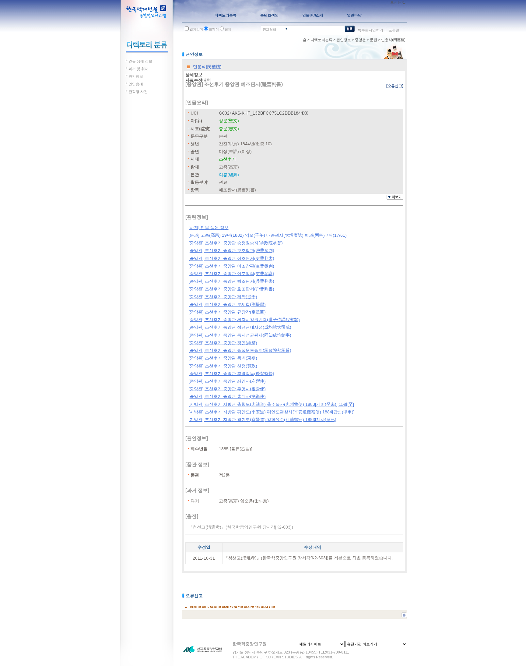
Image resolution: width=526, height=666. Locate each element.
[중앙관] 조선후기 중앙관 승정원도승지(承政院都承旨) (239, 350)
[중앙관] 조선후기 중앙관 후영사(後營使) (227, 388)
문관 (373, 40)
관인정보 (343, 40)
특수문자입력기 (370, 30)
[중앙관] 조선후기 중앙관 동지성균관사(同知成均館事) (239, 335)
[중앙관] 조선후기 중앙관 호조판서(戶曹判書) (231, 288)
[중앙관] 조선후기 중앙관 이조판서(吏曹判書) (231, 258)
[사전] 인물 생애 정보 (208, 227)
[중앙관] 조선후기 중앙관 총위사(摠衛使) (227, 396)
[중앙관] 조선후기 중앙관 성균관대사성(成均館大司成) (239, 327)
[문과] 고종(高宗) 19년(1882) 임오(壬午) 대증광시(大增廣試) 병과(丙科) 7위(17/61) (267, 235)
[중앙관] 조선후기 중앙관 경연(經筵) (222, 342)
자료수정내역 (198, 80)
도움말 (393, 30)
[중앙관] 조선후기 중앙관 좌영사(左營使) (227, 381)
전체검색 (269, 29)
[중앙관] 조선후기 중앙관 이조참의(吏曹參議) (231, 273)
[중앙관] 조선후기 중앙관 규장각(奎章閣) (227, 312)
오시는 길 (398, 2)
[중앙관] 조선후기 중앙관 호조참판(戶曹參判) (231, 250)
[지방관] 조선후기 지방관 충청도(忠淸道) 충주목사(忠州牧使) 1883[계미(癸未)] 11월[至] (271, 404)
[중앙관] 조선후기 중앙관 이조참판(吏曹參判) (231, 266)
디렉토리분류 (321, 40)
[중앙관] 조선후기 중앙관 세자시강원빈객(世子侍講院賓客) (244, 319)
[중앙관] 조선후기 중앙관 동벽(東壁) (222, 358)
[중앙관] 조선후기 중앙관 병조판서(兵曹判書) (231, 281)
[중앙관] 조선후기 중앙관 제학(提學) (222, 296)
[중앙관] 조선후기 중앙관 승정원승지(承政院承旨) (235, 242)
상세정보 (193, 74)
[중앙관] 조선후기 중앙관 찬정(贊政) (222, 365)
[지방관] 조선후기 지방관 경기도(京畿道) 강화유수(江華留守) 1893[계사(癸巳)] (263, 419)
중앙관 (360, 40)
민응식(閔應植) (393, 40)
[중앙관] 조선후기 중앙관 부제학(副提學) (227, 304)
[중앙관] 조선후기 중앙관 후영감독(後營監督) (231, 373)
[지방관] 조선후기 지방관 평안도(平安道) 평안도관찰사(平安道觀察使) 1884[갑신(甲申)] (271, 411)
